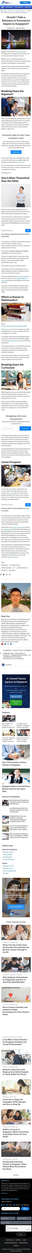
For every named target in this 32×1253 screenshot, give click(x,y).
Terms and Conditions (11, 1242)
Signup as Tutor (8, 866)
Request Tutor (16, 696)
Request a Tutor (8, 852)
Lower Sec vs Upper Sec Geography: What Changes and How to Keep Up (14, 1101)
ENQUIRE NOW (16, 907)
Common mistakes (6, 567)
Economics (12, 570)
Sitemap (16, 1245)
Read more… (4, 1193)
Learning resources (22, 567)
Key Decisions (7, 1159)
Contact (18, 1240)
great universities (21, 51)
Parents (5, 942)
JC (14, 567)
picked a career (10, 493)
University (4, 570)
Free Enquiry (9, 7)
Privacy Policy (23, 1242)
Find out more (8, 868)
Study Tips (12, 1097)
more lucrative (7, 529)
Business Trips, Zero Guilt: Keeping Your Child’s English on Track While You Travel (15, 1071)
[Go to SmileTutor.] (1, 10)
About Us (27, 7)
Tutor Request (25, 2)
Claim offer (16, 152)
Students (7, 650)
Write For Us (9, 1240)
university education (23, 276)
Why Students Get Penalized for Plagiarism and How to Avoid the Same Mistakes (15, 979)
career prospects (17, 527)
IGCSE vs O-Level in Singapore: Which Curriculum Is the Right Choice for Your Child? (16, 1133)
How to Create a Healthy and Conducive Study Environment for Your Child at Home (16, 1010)
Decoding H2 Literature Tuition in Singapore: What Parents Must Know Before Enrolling (14, 1165)
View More (16, 1175)
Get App (5, 873)
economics (21, 162)
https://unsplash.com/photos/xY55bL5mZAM (14, 326)
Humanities (5, 565)
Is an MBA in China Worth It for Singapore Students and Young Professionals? (15, 1041)
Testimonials (7, 857)
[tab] (7, 665)
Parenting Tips (13, 942)
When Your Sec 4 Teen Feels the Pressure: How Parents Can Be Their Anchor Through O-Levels (16, 948)
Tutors (10, 1205)
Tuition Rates (19, 7)
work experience (14, 557)
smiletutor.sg (14, 640)
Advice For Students (22, 650)
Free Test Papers (8, 859)
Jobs (24, 1240)
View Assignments (9, 871)
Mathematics (6, 329)
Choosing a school (15, 565)
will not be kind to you (14, 340)
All (4, 1205)
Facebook (8, 664)
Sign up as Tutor (16, 702)
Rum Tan (12, 28)
